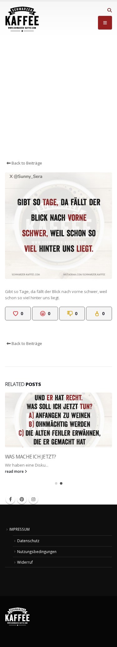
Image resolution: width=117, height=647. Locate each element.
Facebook (10, 499)
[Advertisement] (58, 98)
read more (15, 471)
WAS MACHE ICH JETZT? (30, 456)
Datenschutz (28, 540)
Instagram (33, 499)
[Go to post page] (58, 420)
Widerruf (25, 562)
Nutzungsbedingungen (36, 551)
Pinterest (22, 499)
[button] (109, 10)
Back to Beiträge (26, 163)
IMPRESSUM (19, 529)
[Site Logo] (22, 19)
